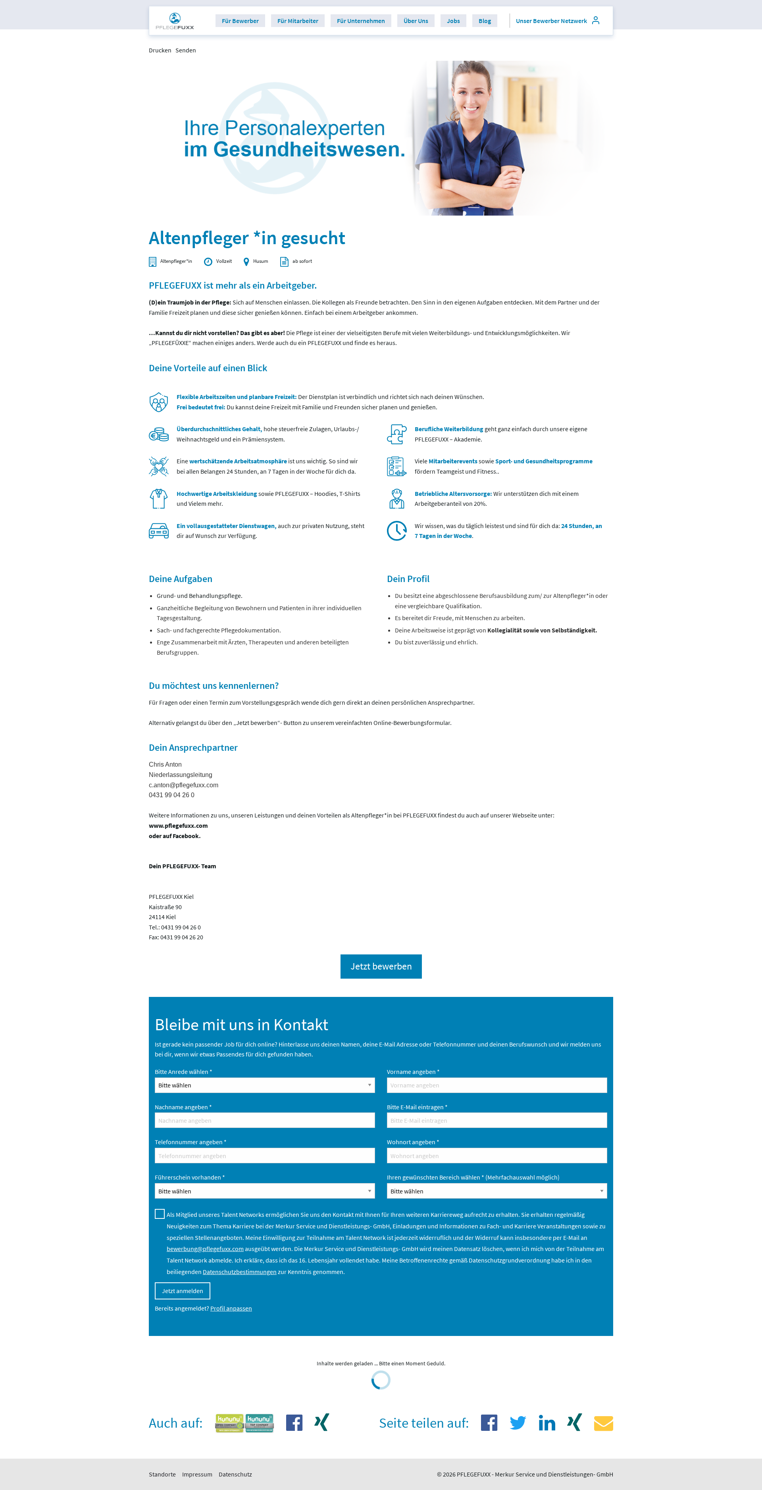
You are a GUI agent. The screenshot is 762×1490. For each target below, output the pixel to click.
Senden (185, 50)
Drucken (160, 50)
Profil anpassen (231, 1308)
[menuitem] (175, 20)
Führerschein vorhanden (190, 1177)
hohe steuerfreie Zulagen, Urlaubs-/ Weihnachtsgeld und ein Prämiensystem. (268, 434)
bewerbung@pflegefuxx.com (205, 1249)
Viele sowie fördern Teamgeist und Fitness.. (504, 466)
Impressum (197, 1474)
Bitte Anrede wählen (183, 1072)
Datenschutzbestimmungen (240, 1272)
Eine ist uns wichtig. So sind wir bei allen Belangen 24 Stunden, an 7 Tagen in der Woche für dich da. (267, 466)
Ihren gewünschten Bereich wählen (473, 1177)
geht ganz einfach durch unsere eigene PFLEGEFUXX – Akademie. (501, 434)
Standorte (162, 1474)
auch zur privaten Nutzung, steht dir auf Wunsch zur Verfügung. (270, 531)
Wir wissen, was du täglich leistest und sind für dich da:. (508, 531)
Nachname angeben (183, 1107)
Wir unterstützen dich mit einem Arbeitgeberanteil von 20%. (497, 499)
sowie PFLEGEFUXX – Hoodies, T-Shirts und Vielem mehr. (268, 499)
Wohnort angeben (413, 1142)
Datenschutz (235, 1474)
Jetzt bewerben (381, 966)
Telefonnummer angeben (191, 1142)
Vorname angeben (413, 1072)
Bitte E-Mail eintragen (417, 1107)
